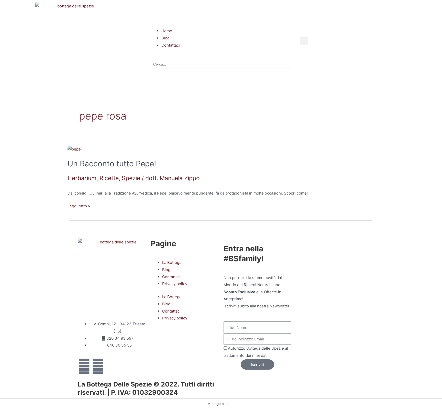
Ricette (109, 178)
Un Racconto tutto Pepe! (112, 163)
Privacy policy (174, 283)
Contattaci (171, 276)
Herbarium (82, 178)
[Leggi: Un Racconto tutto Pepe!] (74, 149)
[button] (221, 20)
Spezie (131, 178)
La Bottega (171, 262)
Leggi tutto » (79, 205)
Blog (166, 269)
